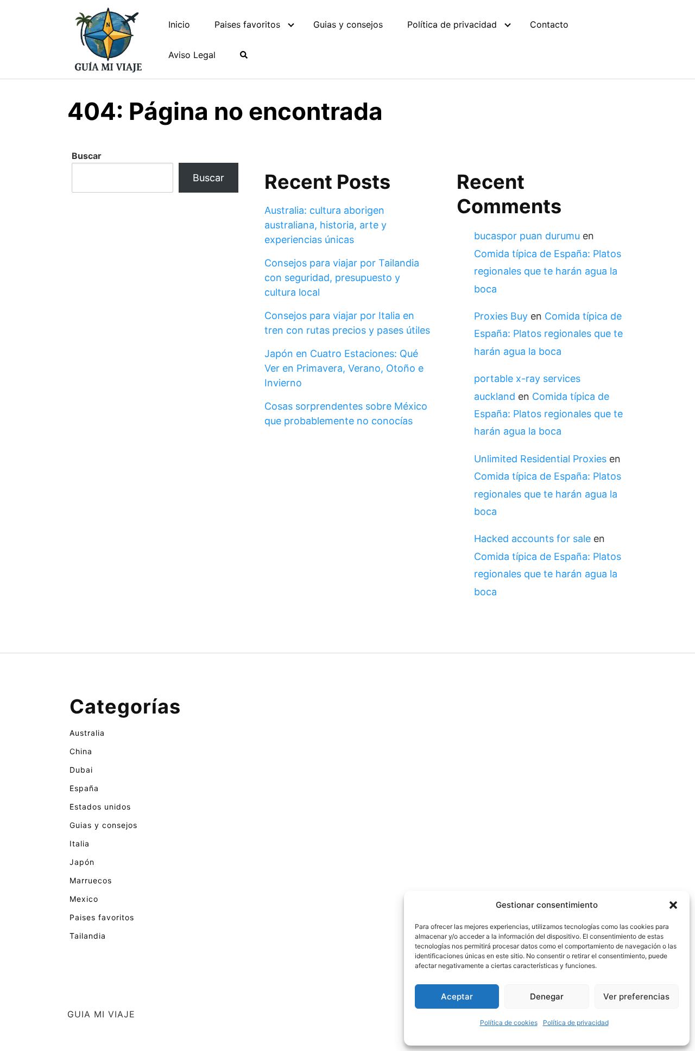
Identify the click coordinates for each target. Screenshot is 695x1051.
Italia (80, 843)
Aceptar (457, 996)
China (81, 751)
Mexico (84, 898)
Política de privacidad (576, 1022)
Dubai (81, 769)
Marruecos (91, 880)
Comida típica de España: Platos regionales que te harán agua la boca (547, 271)
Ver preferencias (636, 996)
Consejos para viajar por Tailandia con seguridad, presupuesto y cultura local (341, 277)
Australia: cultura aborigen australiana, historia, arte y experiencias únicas (325, 225)
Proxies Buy (501, 316)
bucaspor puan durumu (527, 235)
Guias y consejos (348, 24)
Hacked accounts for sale (532, 538)
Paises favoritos (247, 24)
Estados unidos (100, 806)
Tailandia (88, 935)
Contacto (549, 24)
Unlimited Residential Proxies (540, 458)
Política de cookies (509, 1022)
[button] (673, 905)
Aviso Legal (192, 54)
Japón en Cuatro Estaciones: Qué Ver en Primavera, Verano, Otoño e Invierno (344, 368)
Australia (87, 732)
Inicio (179, 24)
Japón (82, 862)
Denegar (547, 996)
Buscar (87, 155)
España (84, 788)
